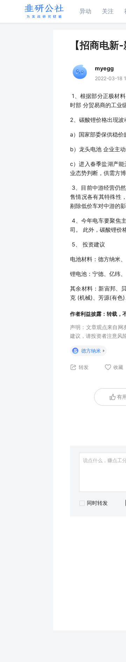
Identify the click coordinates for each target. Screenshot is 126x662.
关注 (108, 11)
